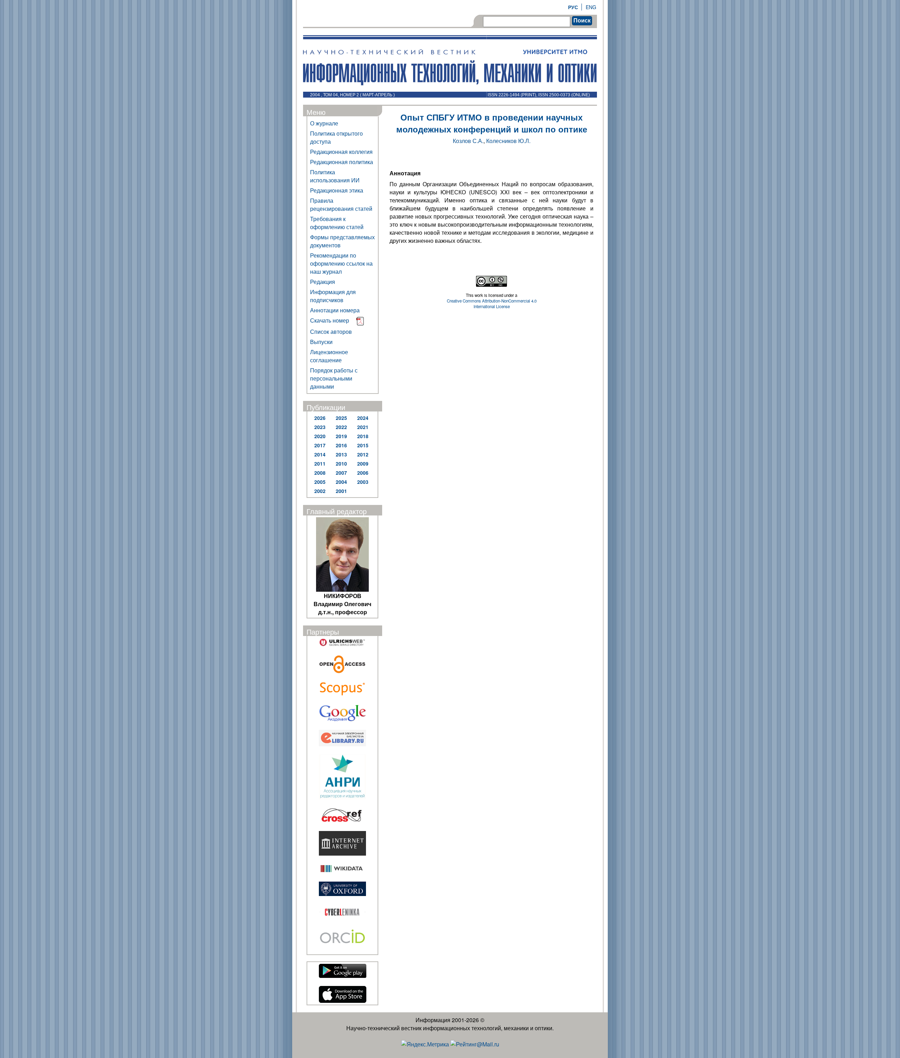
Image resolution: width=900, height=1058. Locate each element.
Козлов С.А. (468, 141)
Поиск (582, 21)
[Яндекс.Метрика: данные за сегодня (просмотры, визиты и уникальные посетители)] (425, 1044)
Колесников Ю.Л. (508, 141)
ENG (591, 7)
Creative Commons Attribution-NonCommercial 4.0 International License (491, 303)
